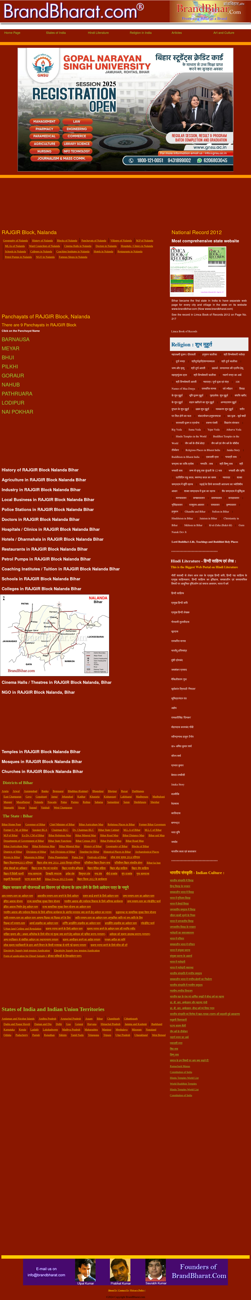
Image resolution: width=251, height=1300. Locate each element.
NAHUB (11, 384)
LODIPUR (13, 402)
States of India (56, 32)
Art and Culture (223, 32)
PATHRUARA (17, 393)
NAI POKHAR (17, 411)
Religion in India (141, 32)
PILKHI (10, 366)
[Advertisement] (102, 202)
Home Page (12, 32)
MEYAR (10, 348)
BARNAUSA (16, 339)
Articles (177, 32)
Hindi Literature (98, 32)
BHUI (8, 357)
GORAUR (13, 375)
